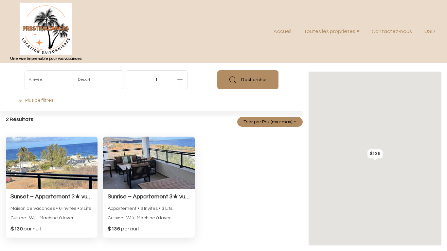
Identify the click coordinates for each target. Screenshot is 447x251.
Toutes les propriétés (331, 31)
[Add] (180, 80)
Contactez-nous (392, 31)
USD (429, 31)
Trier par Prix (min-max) (267, 122)
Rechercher (254, 79)
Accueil (282, 31)
